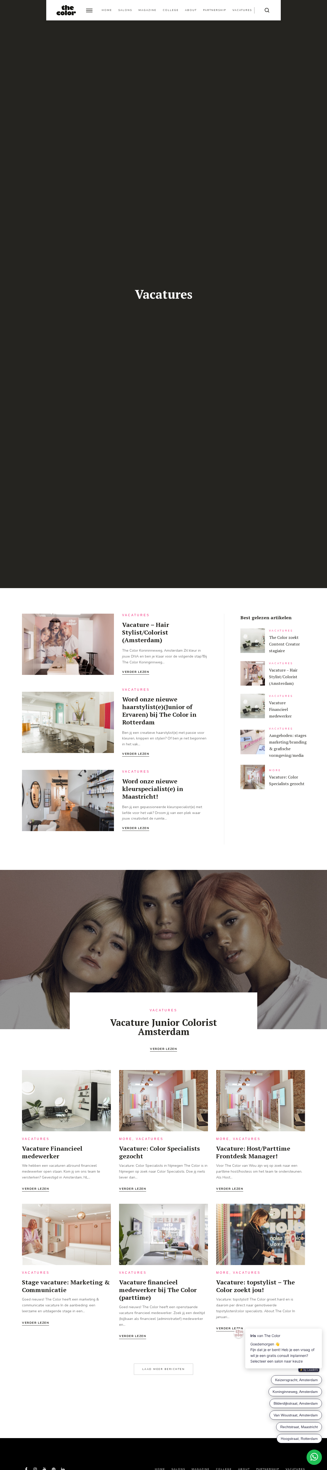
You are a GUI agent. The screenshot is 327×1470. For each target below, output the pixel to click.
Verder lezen (135, 672)
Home (107, 10)
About (191, 10)
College (171, 10)
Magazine (147, 10)
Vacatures (242, 10)
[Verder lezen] (68, 644)
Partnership (214, 10)
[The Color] (66, 10)
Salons (125, 10)
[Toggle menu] (89, 10)
